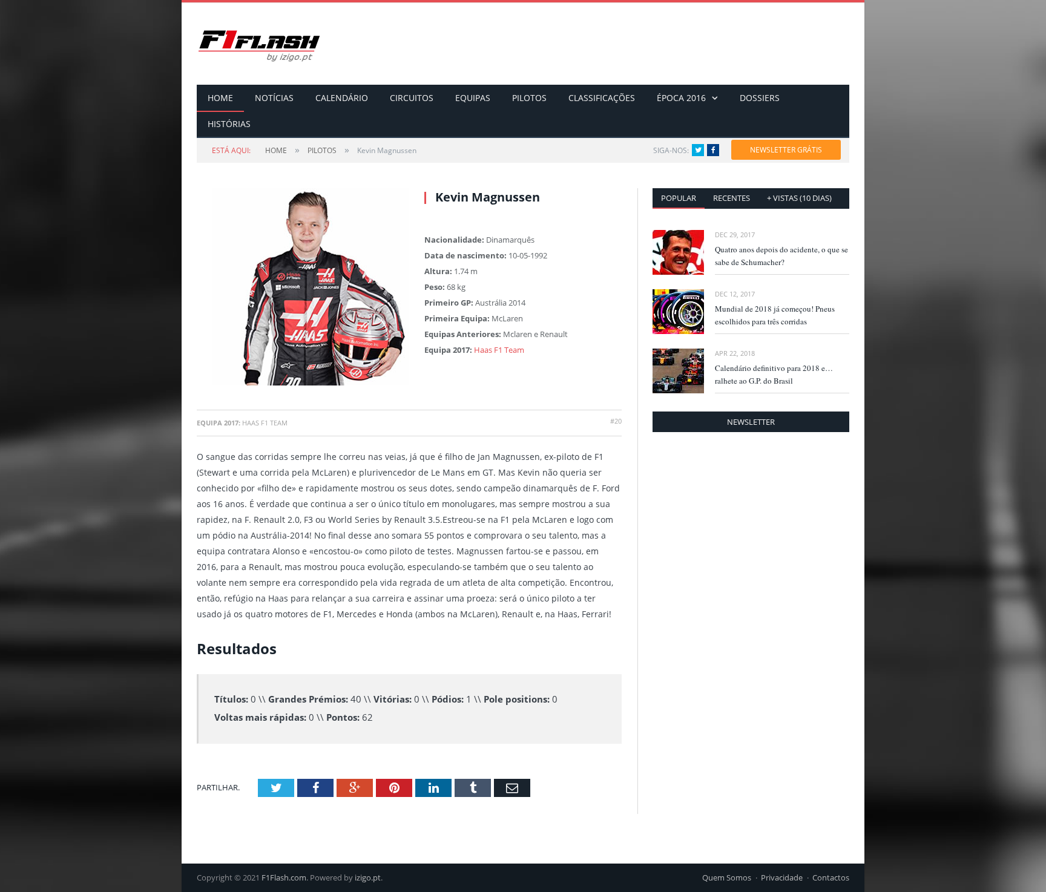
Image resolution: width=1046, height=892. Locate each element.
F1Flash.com (284, 877)
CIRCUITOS (411, 97)
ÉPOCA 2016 (681, 97)
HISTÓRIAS (229, 124)
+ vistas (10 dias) (799, 197)
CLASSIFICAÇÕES (601, 97)
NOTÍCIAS (274, 97)
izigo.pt (368, 877)
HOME (220, 97)
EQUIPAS (472, 97)
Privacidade (782, 877)
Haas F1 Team (499, 349)
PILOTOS (529, 97)
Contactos (830, 877)
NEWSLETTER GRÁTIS (786, 150)
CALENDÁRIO (341, 97)
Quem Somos (726, 877)
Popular (678, 197)
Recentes (731, 197)
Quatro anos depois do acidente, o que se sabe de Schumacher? (781, 255)
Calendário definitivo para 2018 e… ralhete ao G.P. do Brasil (774, 374)
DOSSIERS (760, 97)
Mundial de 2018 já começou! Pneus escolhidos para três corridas (775, 315)
